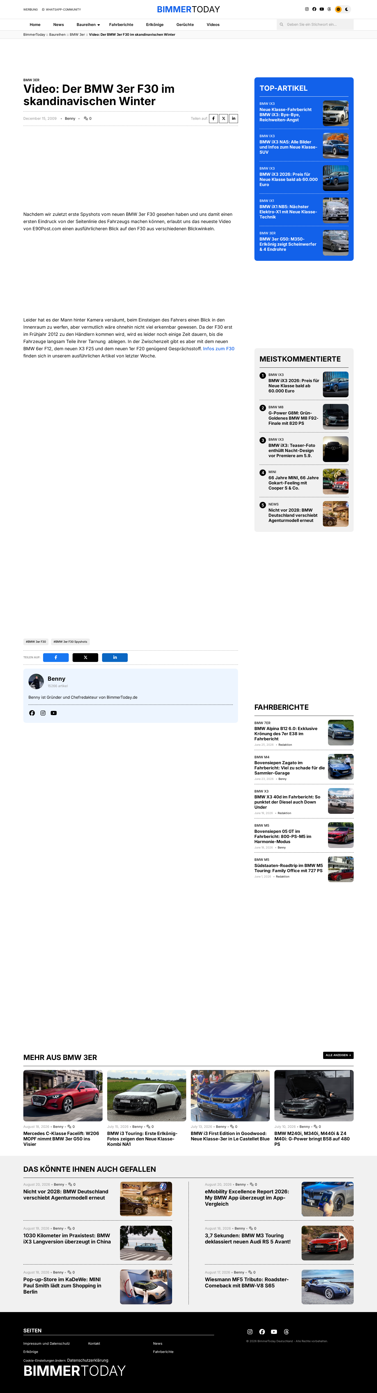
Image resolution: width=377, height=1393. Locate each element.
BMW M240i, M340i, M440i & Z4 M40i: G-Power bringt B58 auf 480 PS (312, 1139)
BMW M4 (262, 757)
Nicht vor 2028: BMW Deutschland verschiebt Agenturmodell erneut (293, 515)
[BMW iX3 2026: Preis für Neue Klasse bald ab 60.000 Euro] (336, 178)
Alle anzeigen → (338, 1055)
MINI (272, 472)
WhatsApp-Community (63, 9)
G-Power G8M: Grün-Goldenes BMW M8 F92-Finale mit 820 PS (294, 418)
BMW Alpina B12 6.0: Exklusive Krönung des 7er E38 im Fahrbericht (286, 733)
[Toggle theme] (342, 9)
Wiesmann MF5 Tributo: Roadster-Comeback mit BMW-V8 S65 (247, 1282)
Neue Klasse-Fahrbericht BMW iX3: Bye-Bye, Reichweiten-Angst (286, 114)
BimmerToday (34, 34)
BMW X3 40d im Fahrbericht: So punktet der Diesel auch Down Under (287, 802)
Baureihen (86, 24)
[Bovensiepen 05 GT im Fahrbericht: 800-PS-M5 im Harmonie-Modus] (341, 835)
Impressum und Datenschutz (46, 1343)
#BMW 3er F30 (36, 641)
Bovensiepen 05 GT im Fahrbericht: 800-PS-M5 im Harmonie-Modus (282, 836)
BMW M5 (261, 825)
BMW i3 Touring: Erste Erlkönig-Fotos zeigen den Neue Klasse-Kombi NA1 (142, 1139)
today (188, 9)
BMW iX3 (267, 104)
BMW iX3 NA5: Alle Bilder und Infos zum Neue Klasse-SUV (289, 147)
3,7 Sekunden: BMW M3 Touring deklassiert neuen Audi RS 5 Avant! (248, 1238)
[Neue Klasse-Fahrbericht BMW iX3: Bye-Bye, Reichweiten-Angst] (336, 113)
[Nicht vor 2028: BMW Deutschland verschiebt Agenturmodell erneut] (336, 514)
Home (35, 24)
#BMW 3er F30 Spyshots (70, 641)
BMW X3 (261, 791)
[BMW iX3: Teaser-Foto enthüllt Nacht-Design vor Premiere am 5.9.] (336, 449)
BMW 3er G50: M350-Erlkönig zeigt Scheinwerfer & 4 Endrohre (288, 244)
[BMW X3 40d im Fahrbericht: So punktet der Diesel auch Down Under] (341, 801)
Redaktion (285, 744)
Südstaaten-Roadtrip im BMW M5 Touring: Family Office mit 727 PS (288, 868)
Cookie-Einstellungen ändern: (44, 1360)
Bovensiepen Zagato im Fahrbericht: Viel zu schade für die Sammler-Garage (289, 768)
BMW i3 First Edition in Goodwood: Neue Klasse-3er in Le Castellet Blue (230, 1136)
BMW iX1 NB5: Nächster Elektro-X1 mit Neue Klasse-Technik (288, 211)
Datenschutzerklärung (87, 1360)
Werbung (30, 9)
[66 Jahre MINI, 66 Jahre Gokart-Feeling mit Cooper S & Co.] (336, 481)
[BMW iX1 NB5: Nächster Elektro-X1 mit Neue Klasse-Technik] (336, 210)
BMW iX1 (267, 201)
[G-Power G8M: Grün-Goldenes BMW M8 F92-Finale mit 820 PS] (336, 417)
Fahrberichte (121, 24)
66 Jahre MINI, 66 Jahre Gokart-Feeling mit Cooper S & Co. (294, 483)
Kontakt (94, 1343)
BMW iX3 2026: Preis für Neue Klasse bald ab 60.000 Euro (289, 179)
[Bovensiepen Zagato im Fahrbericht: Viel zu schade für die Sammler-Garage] (341, 767)
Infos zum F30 (218, 348)
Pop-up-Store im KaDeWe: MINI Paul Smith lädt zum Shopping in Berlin (62, 1285)
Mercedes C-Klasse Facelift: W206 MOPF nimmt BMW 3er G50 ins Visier (61, 1139)
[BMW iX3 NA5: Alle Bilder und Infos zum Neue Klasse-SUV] (336, 146)
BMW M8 (276, 407)
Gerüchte (185, 24)
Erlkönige (155, 24)
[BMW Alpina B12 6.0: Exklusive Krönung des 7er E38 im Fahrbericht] (341, 732)
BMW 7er (262, 723)
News (58, 24)
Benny (70, 118)
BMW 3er (77, 34)
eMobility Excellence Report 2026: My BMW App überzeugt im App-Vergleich (247, 1197)
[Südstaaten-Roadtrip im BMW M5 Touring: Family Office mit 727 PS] (341, 869)
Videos (213, 24)
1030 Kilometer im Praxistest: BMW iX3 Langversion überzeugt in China (67, 1238)
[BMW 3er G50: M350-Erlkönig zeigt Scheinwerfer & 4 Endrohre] (336, 243)
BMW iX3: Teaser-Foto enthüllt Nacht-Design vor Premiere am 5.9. (292, 450)
